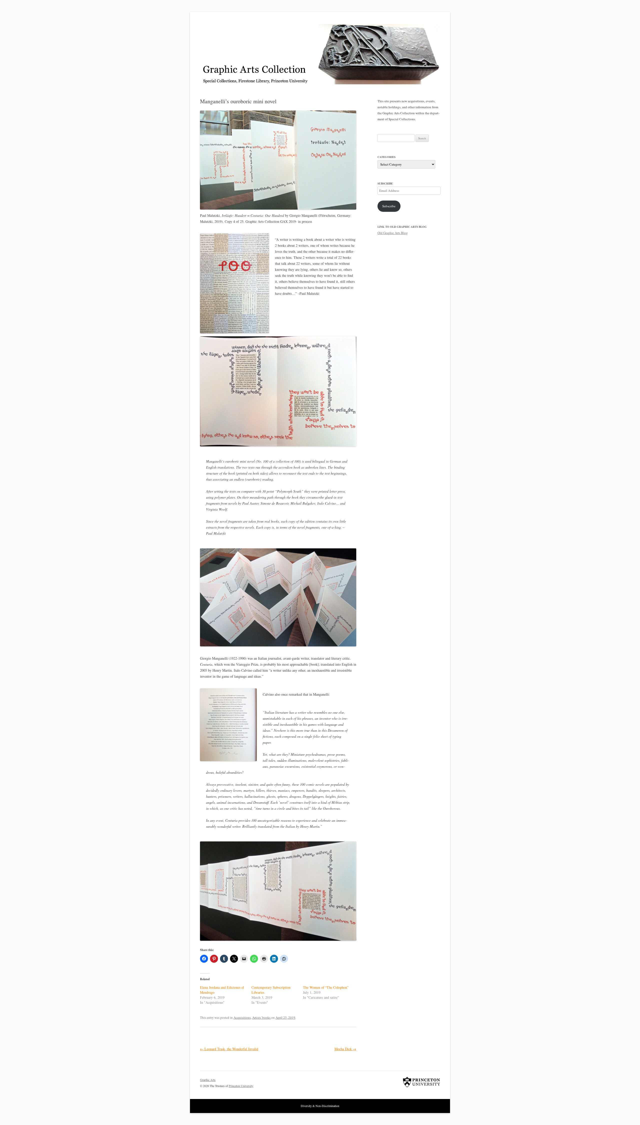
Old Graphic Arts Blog (393, 233)
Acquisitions (242, 1017)
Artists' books (261, 1017)
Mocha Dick (345, 1048)
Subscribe (389, 206)
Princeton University (421, 1082)
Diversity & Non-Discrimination (320, 1106)
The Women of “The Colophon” (325, 987)
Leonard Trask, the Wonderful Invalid (229, 1048)
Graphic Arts (208, 1080)
